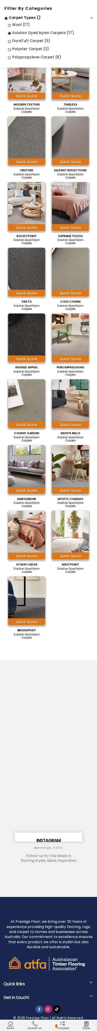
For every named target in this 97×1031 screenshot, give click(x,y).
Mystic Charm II (70, 499)
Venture (26, 170)
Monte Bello (70, 433)
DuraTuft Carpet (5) (31, 41)
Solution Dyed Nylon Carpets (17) (43, 33)
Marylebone (26, 499)
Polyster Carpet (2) (30, 49)
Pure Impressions (70, 367)
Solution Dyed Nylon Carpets (26, 110)
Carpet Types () (25, 17)
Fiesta (26, 302)
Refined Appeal (26, 367)
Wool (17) (21, 24)
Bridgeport (26, 630)
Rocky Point (26, 236)
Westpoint (70, 564)
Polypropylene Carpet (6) (36, 57)
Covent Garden (26, 433)
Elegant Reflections (70, 170)
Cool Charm (70, 302)
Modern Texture (27, 104)
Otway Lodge (26, 564)
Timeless (70, 104)
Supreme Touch (70, 236)
